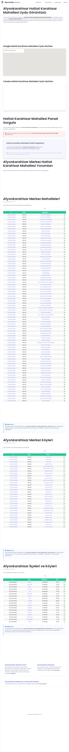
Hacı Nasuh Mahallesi (45, 298)
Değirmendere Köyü (48, 480)
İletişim (65, 2)
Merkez (30, 582)
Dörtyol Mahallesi (45, 254)
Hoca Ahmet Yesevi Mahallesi (45, 314)
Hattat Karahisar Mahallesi (46, 310)
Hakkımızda (58, 2)
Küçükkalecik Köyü (48, 510)
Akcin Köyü (48, 457)
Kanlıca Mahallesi (45, 321)
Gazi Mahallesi (45, 273)
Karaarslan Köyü (48, 496)
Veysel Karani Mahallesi (46, 384)
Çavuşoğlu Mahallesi (45, 245)
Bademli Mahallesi (45, 224)
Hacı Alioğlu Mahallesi (45, 287)
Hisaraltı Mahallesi (45, 312)
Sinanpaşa (29, 617)
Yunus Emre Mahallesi (45, 398)
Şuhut (29, 621)
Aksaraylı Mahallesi (46, 217)
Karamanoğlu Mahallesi (46, 328)
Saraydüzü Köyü (48, 522)
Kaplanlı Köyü (48, 494)
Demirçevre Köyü (48, 482)
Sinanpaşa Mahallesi (45, 373)
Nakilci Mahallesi (45, 354)
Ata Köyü (48, 462)
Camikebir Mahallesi (45, 238)
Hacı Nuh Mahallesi (46, 301)
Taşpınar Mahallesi (46, 380)
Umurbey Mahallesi (46, 382)
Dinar (29, 598)
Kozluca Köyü (48, 503)
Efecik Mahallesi (46, 259)
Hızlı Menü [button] (38, 2)
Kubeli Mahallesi (46, 340)
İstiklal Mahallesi (46, 317)
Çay (30, 591)
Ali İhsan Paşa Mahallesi (46, 222)
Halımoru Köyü (48, 489)
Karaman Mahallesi (46, 326)
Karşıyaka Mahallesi (46, 331)
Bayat (29, 587)
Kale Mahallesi (45, 319)
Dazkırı (30, 596)
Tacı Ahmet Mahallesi (45, 377)
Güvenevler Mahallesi (45, 280)
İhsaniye (30, 607)
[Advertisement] (34, 33)
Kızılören (29, 612)
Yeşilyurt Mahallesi (46, 393)
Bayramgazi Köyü (48, 466)
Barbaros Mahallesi (46, 226)
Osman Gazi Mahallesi (46, 363)
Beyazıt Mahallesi (45, 233)
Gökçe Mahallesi (45, 275)
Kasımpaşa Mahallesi (45, 333)
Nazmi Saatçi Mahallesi (46, 356)
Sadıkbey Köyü (48, 520)
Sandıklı (30, 614)
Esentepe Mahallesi (46, 263)
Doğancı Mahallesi (46, 252)
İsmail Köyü (48, 492)
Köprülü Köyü (48, 506)
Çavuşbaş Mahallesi (45, 242)
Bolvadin (30, 589)
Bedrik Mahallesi (46, 231)
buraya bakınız (43, 684)
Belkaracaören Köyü (48, 468)
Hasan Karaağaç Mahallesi (46, 307)
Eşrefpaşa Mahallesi (45, 266)
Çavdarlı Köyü (48, 478)
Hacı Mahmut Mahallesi (46, 294)
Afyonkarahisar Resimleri (45, 665)
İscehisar (29, 610)
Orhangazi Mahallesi (45, 361)
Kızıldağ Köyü (48, 501)
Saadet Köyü (48, 517)
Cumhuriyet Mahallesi (45, 240)
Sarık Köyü (48, 524)
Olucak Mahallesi (45, 359)
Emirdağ (30, 601)
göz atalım (57, 670)
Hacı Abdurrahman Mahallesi (45, 282)
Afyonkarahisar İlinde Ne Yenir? (15, 665)
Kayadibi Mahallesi (46, 335)
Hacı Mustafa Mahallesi (46, 296)
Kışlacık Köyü (48, 499)
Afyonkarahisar (12, 215)
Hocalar (30, 605)
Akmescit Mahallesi (46, 215)
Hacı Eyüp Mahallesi (46, 291)
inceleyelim (13, 673)
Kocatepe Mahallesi (45, 338)
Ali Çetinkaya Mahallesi (46, 219)
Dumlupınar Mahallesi (45, 256)
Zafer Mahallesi (46, 400)
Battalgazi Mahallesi (45, 229)
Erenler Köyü (48, 485)
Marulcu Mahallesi (45, 345)
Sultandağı (30, 619)
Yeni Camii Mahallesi (45, 389)
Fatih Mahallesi (46, 270)
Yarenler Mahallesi (46, 387)
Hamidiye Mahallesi (46, 305)
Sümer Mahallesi (45, 375)
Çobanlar (29, 594)
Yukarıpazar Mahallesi (45, 396)
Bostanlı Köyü (48, 471)
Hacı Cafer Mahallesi (45, 289)
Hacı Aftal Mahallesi (46, 284)
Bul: (45, 208)
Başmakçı (29, 584)
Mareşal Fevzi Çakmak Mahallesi (45, 342)
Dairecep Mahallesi (46, 247)
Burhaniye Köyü (48, 473)
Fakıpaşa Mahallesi (46, 268)
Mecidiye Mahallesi (46, 347)
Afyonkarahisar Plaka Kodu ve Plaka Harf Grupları (22, 682)
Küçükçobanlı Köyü (48, 508)
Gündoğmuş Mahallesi (46, 277)
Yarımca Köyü (48, 527)
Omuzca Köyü (48, 515)
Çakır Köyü (48, 475)
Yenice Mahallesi (45, 391)
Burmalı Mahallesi (45, 235)
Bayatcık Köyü (48, 464)
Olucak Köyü (48, 513)
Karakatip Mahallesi (46, 324)
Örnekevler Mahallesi (45, 366)
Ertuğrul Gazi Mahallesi (46, 261)
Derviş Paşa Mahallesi (45, 249)
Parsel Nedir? (48, 2)
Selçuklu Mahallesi (45, 370)
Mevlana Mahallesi (46, 352)
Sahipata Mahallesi (46, 368)
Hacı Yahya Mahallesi (45, 303)
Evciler (30, 603)
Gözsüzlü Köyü (48, 487)
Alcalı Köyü (48, 459)
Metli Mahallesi (46, 349)
